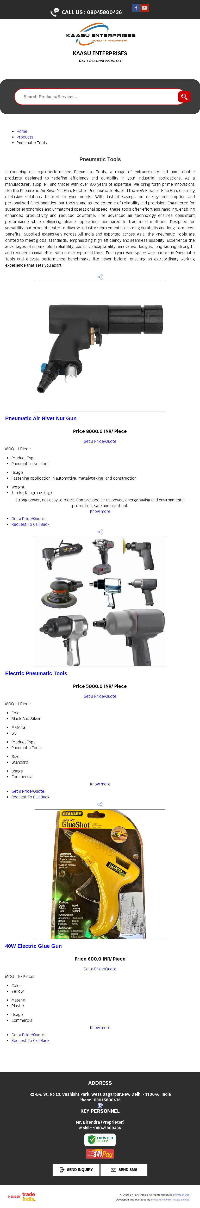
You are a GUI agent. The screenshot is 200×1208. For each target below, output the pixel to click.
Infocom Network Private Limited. (170, 1199)
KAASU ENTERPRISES (100, 56)
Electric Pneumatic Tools (36, 673)
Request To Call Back (30, 524)
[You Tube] (144, 10)
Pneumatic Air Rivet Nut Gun (41, 418)
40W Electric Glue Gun (33, 946)
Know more (100, 511)
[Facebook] (136, 10)
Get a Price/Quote (100, 441)
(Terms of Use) (181, 1194)
